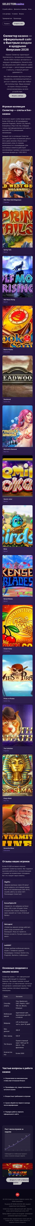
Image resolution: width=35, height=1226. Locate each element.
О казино (15, 14)
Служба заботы (8, 9)
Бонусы (21, 14)
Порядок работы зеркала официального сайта (14, 1113)
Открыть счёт (18, 23)
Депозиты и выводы (20, 9)
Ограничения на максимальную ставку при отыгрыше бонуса (16, 1079)
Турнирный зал (7, 18)
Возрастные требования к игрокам (17, 1096)
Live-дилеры (7, 14)
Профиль (7, 23)
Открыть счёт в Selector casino (19, 1181)
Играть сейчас (17, 96)
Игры (30, 9)
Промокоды (17, 18)
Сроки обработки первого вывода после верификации (17, 1104)
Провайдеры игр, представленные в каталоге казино (17, 1088)
